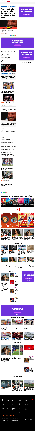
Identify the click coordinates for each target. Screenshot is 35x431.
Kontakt (8, 420)
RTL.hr (3, 424)
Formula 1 (8, 409)
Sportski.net (11, 33)
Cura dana (26, 400)
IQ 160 (32, 1)
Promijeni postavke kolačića (14, 420)
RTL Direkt (3, 404)
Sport (13, 1)
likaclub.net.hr (12, 426)
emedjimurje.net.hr (12, 424)
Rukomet (6, 2)
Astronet (26, 399)
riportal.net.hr (12, 425)
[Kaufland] (17, 210)
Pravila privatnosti (4, 420)
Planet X (26, 405)
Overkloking (26, 404)
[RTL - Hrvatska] (27, 419)
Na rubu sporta (16, 2)
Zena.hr (6, 424)
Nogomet (2, 2)
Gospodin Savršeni (14, 408)
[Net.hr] (31, 419)
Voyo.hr (8, 424)
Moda (19, 405)
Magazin (19, 1)
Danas (3, 397)
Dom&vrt (20, 400)
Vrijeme (3, 408)
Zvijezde (13, 399)
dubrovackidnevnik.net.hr (18, 425)
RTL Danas (3, 403)
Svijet (2, 400)
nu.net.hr (27, 425)
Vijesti (2, 399)
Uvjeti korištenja (12, 418)
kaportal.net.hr (21, 424)
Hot (16, 1)
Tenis (24, 2)
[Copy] (15, 35)
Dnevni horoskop (27, 401)
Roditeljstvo (20, 408)
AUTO (29, 1)
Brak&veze (20, 399)
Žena (27, 1)
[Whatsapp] (13, 35)
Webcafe (23, 1)
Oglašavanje (7, 418)
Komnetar (26, 403)
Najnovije (32, 400)
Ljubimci (20, 404)
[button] (1, 199)
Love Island (13, 405)
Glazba (13, 401)
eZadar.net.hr (24, 425)
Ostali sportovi (29, 2)
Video (32, 399)
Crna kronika (3, 401)
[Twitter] (11, 35)
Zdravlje (20, 409)
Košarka (21, 2)
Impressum (3, 418)
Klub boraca (11, 2)
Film (12, 400)
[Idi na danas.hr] (9, 1)
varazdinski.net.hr (26, 424)
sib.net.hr (17, 424)
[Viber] (14, 35)
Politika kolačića (17, 418)
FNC (33, 2)
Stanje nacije (3, 405)
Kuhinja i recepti (20, 401)
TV (12, 404)
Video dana (26, 409)
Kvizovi (25, 408)
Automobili (20, 412)
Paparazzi (13, 403)
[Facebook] (10, 35)
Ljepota (19, 403)
